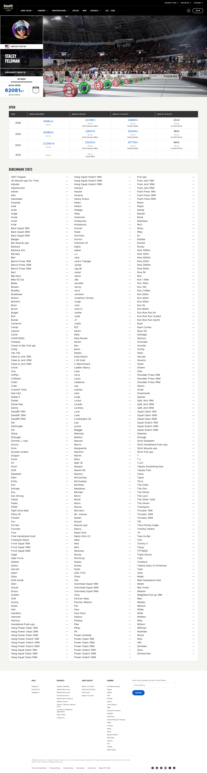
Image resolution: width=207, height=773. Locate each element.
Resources (94, 10)
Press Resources (63, 695)
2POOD (109, 698)
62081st (48, 121)
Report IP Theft (104, 768)
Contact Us (61, 718)
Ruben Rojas (111, 750)
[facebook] (152, 768)
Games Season (26, 10)
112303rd (48, 143)
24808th (133, 120)
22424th (90, 142)
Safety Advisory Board (65, 698)
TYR (108, 744)
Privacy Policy (54, 768)
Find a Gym (86, 692)
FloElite (109, 747)
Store (110, 10)
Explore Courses (88, 695)
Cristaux (110, 726)
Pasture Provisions (114, 710)
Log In (198, 10)
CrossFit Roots (15, 72)
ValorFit (109, 741)
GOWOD (110, 713)
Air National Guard (113, 686)
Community (42, 10)
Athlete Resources (63, 689)
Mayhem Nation (112, 735)
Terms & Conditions (39, 768)
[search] (188, 10)
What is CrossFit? (88, 686)
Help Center (61, 715)
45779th (133, 142)
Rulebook (35, 686)
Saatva (109, 701)
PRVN (109, 723)
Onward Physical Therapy (116, 720)
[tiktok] (174, 768)
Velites (109, 692)
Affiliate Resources (63, 692)
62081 (14, 90)
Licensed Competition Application (64, 711)
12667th (90, 131)
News (85, 10)
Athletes (75, 10)
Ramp (109, 729)
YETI (108, 695)
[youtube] (165, 768)
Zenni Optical (111, 704)
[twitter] (157, 768)
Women (21, 79)
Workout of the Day (88, 689)
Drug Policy (36, 689)
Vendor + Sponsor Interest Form (66, 706)
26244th (133, 131)
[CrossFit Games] (8, 7)
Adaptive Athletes (63, 686)
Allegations (36, 692)
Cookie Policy (68, 768)
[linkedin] (170, 768)
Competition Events (59, 10)
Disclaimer (80, 768)
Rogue (109, 689)
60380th (48, 132)
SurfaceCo (111, 716)
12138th (90, 120)
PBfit (108, 707)
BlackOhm (110, 738)
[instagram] (161, 768)
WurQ (109, 732)
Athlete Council (62, 701)
